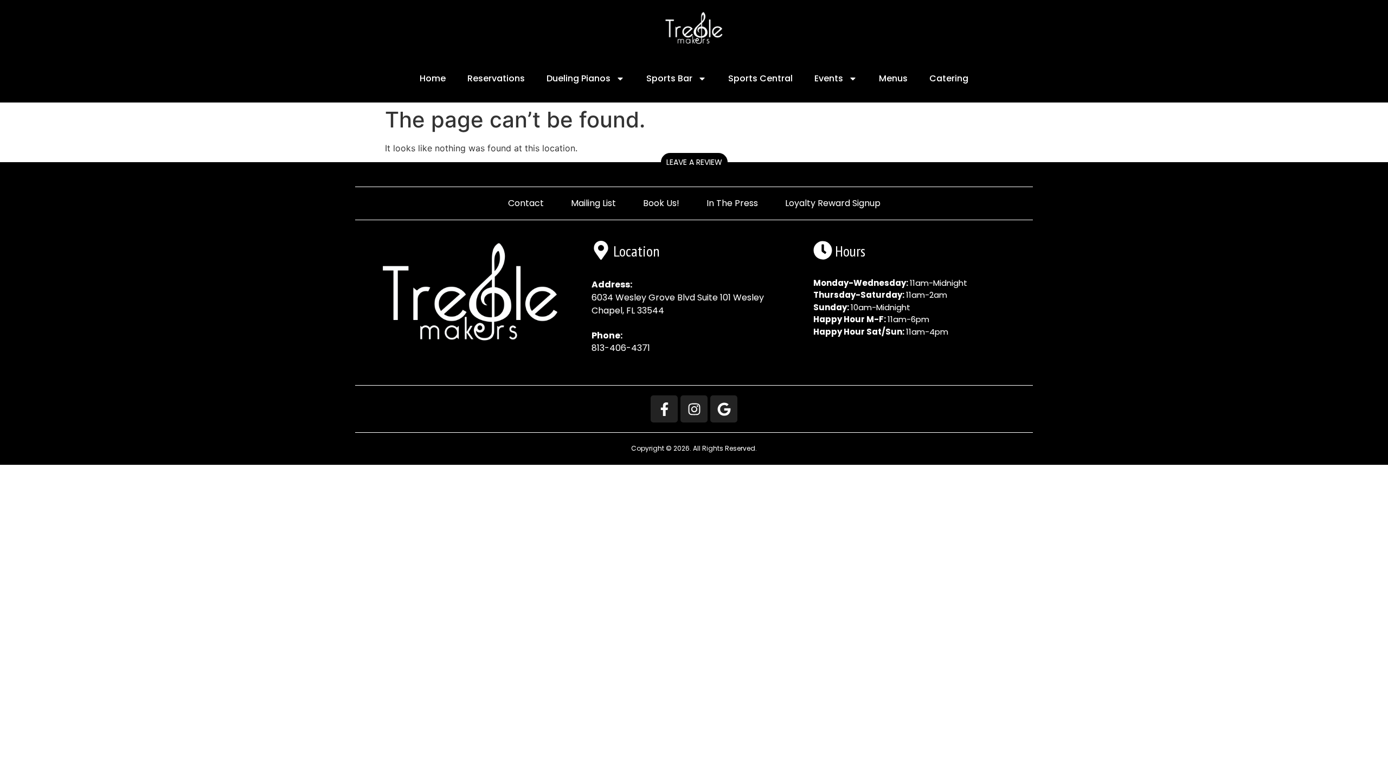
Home (433, 78)
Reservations (496, 78)
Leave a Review (694, 162)
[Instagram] (694, 408)
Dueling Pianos (579, 78)
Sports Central (760, 78)
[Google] (723, 408)
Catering (948, 78)
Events (828, 78)
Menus (893, 78)
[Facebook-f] (664, 408)
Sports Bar (669, 78)
